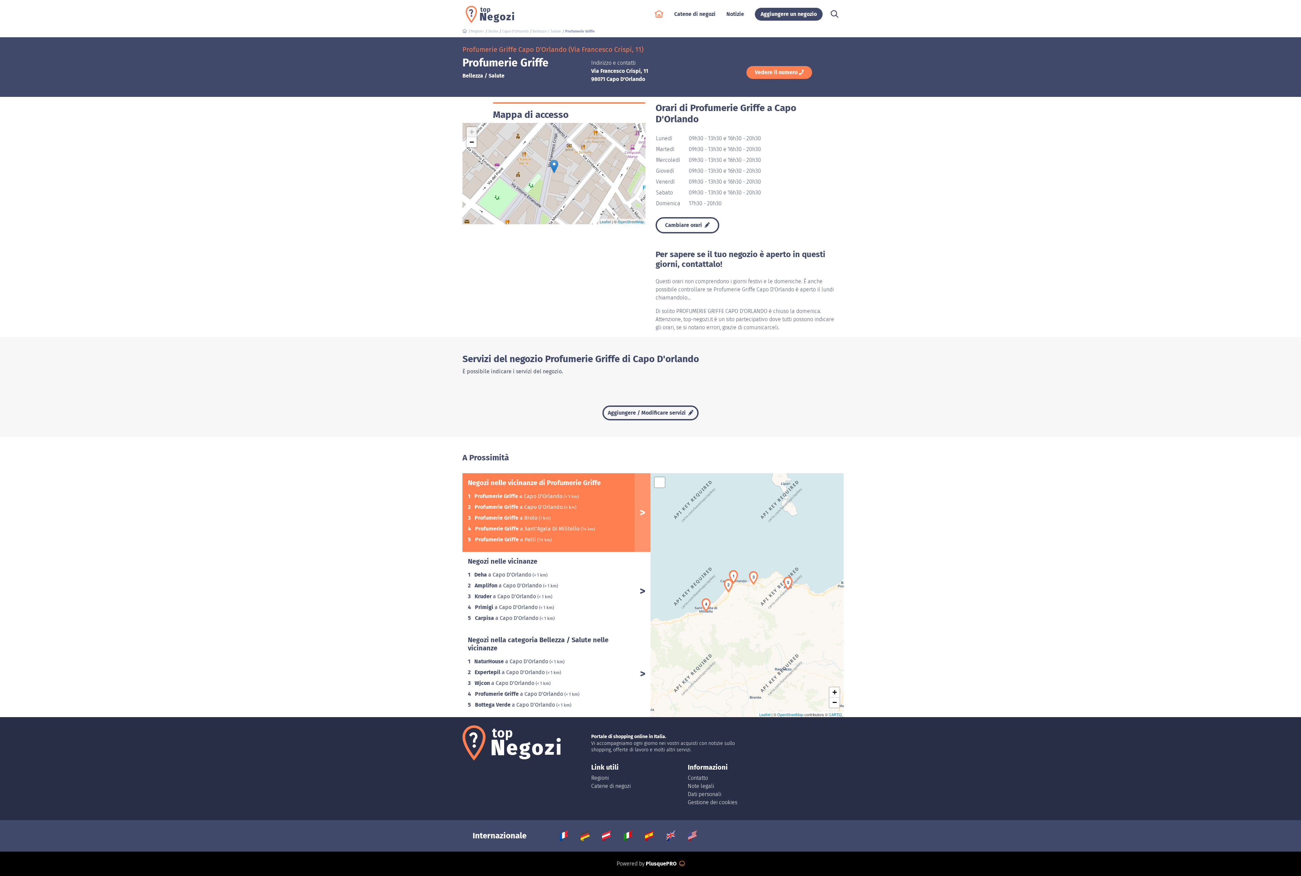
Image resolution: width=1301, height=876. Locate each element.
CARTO (835, 714)
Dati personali (704, 794)
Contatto (698, 778)
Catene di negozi (611, 786)
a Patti (506, 539)
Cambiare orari (684, 225)
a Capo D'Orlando (519, 496)
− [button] (472, 142)
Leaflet (605, 221)
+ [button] (472, 132)
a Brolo (507, 518)
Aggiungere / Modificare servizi (647, 413)
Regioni (600, 778)
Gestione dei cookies (712, 802)
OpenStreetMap (631, 221)
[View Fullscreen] (660, 482)
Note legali (701, 786)
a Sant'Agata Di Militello (528, 528)
